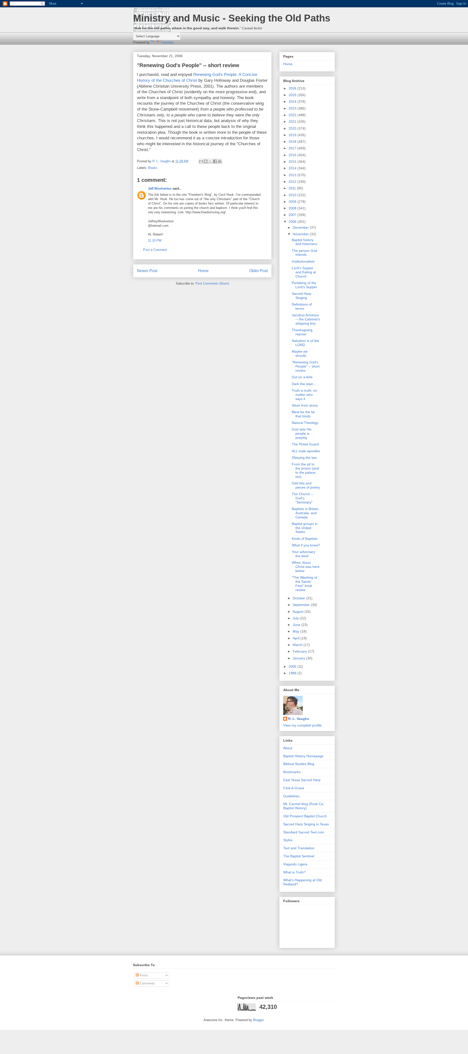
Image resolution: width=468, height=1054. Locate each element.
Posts (143, 975)
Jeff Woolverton (160, 188)
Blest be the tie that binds (303, 414)
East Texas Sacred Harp (302, 780)
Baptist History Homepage (303, 756)
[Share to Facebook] (215, 161)
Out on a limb (302, 377)
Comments (147, 983)
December (301, 227)
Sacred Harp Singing (301, 296)
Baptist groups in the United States (305, 528)
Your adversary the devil (303, 554)
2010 (293, 195)
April (297, 638)
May (296, 631)
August (298, 612)
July (296, 618)
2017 (293, 148)
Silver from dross (305, 405)
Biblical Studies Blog (298, 764)
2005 (293, 666)
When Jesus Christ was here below (306, 567)
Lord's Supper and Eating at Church (304, 272)
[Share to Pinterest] (219, 161)
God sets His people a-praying (302, 433)
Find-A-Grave (293, 788)
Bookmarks (292, 772)
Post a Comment (155, 250)
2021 (293, 121)
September (302, 605)
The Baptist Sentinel (298, 856)
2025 (293, 95)
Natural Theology (305, 423)
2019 (293, 135)
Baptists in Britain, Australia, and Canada (305, 513)
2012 (293, 182)
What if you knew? (306, 545)
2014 (293, 168)
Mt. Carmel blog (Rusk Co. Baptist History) (303, 806)
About (287, 748)
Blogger (258, 1020)
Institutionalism (303, 261)
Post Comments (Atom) (212, 283)
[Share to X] (210, 161)
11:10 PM (154, 240)
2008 (293, 208)
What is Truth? (294, 872)
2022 (293, 115)
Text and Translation (298, 848)
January (299, 658)
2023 (293, 108)
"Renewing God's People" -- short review (306, 366)
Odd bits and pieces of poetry (306, 485)
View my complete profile (302, 725)
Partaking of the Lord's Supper (304, 285)
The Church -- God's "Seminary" (302, 498)
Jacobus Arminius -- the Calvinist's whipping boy (306, 319)
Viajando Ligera (295, 864)
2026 (293, 88)
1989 (293, 673)
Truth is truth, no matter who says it (304, 395)
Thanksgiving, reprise (302, 332)
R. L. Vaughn (298, 719)
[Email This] (201, 161)
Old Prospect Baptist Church (305, 816)
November (301, 234)
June (297, 625)
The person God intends (304, 253)
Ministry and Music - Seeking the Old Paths (231, 18)
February (300, 651)
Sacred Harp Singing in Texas (306, 824)
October (299, 598)
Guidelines (291, 796)
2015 (293, 162)
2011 (293, 188)
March (298, 645)
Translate (167, 42)
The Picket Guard (305, 444)
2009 (293, 202)
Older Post (258, 271)
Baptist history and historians (304, 242)
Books (152, 168)
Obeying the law (304, 458)
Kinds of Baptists (304, 539)
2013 (293, 175)
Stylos (287, 840)
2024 (293, 101)
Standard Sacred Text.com (303, 832)
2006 (293, 222)
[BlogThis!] (205, 161)
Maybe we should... (300, 353)
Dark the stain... (304, 384)
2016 (293, 155)
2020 (293, 128)
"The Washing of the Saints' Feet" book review (304, 583)
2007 (293, 215)
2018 (293, 141)
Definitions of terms (302, 306)
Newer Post (147, 271)
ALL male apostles (306, 451)
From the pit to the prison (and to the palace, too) (305, 470)
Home (203, 271)
